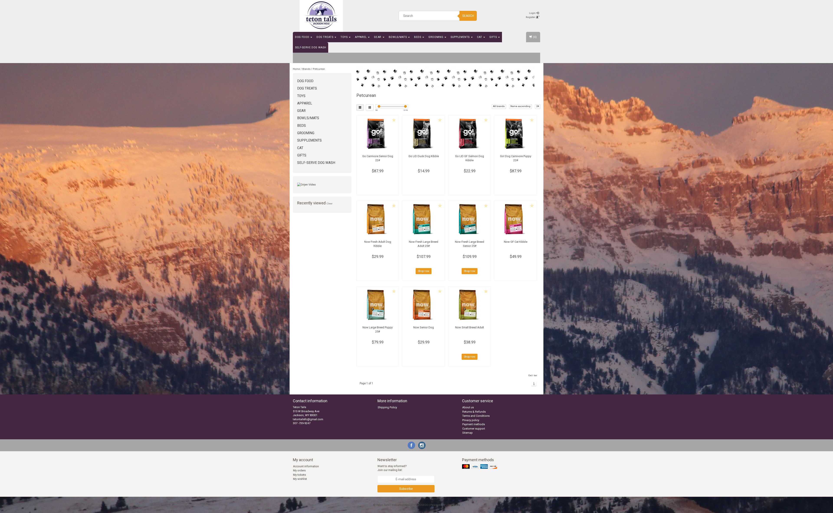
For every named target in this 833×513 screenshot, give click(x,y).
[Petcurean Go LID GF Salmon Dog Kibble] (470, 133)
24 (537, 106)
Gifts (493, 37)
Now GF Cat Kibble (515, 241)
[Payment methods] (480, 466)
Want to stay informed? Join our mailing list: (392, 468)
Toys (344, 37)
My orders (299, 470)
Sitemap (467, 432)
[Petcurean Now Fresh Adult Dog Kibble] (378, 219)
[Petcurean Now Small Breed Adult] (470, 305)
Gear (378, 37)
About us (468, 407)
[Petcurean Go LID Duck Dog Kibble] (424, 133)
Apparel (361, 37)
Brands (306, 69)
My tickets (299, 474)
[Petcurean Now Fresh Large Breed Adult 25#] (424, 219)
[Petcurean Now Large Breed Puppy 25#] (378, 305)
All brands (499, 106)
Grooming (436, 37)
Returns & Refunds (474, 411)
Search (468, 16)
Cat (480, 37)
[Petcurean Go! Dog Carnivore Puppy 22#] (516, 133)
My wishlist (300, 478)
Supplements (461, 37)
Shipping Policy (387, 407)
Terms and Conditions (476, 415)
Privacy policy (470, 420)
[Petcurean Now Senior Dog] (424, 305)
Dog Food (302, 37)
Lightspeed (453, 504)
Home (296, 69)
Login (532, 13)
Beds (418, 37)
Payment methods (473, 424)
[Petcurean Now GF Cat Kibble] (516, 219)
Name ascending (520, 106)
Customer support (473, 428)
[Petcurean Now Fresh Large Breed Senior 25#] (470, 219)
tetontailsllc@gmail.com (308, 419)
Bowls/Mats (398, 37)
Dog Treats (325, 37)
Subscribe (406, 488)
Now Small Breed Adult (469, 327)
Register (531, 17)
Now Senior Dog (423, 327)
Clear (329, 203)
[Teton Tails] (321, 15)
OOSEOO (422, 504)
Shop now (423, 271)
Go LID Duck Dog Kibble (423, 156)
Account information (306, 466)
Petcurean (319, 69)
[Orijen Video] (322, 185)
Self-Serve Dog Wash (310, 47)
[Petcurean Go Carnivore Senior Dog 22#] (378, 133)
